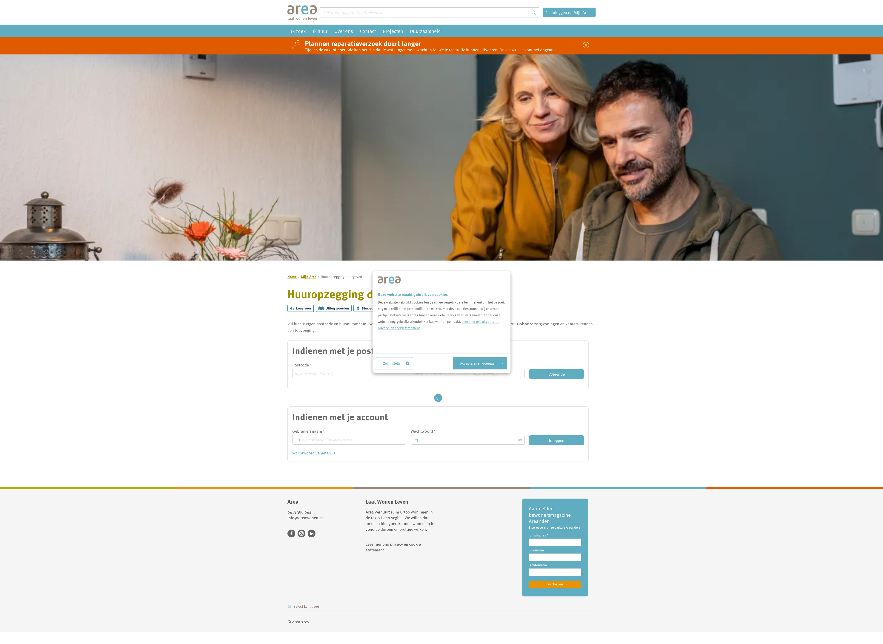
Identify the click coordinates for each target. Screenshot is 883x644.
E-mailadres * (539, 535)
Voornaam (537, 550)
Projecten (393, 30)
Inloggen (556, 440)
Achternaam (538, 565)
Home (292, 276)
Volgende (556, 374)
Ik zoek (298, 30)
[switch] (520, 439)
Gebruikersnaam (316, 431)
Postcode (310, 365)
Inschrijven (555, 584)
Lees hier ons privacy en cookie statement (393, 547)
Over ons (343, 30)
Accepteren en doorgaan (478, 363)
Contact (368, 30)
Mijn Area (308, 276)
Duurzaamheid (425, 30)
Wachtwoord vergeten (311, 453)
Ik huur (320, 30)
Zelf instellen (392, 363)
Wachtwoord (431, 431)
